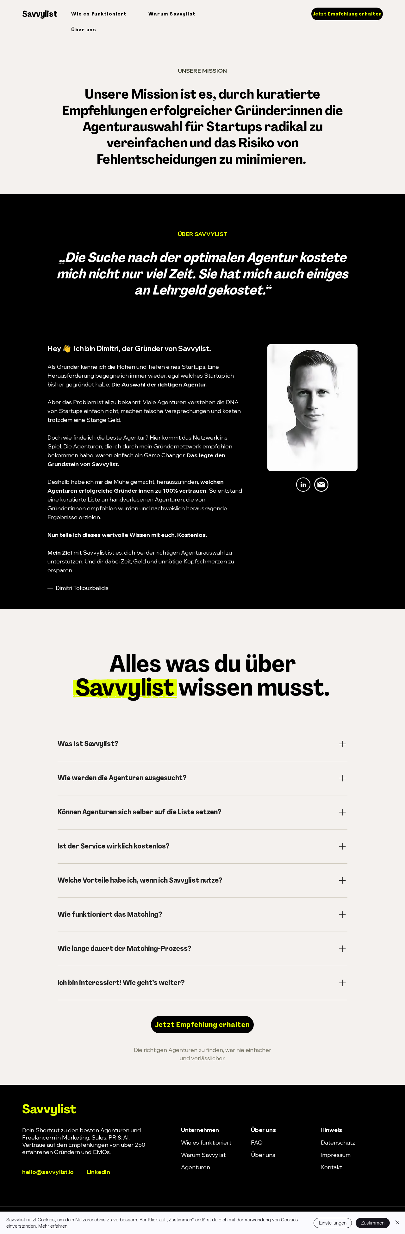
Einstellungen (332, 1223)
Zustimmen (372, 1223)
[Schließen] (397, 1223)
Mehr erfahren (52, 1226)
